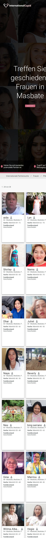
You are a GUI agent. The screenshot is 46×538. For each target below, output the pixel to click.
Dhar (6, 321)
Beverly (31, 373)
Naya (6, 373)
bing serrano (34, 425)
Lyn (29, 217)
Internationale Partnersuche (17, 176)
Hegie (30, 529)
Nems (30, 269)
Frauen (36, 176)
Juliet (30, 321)
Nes (5, 425)
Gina (6, 477)
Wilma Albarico (11, 529)
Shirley (7, 269)
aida (5, 217)
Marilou (32, 477)
